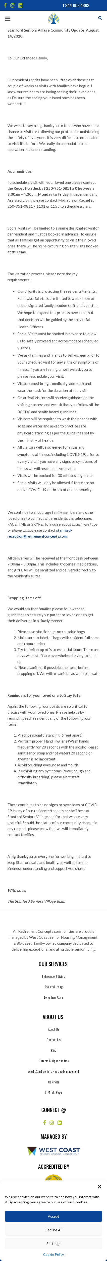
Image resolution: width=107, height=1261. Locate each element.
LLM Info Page (53, 1092)
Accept (53, 1216)
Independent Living (53, 976)
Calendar (53, 1081)
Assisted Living (53, 986)
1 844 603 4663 (75, 5)
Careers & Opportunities (54, 1060)
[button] (99, 1186)
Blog (53, 1050)
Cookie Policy (53, 1254)
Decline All (53, 1230)
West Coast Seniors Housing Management (53, 1071)
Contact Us (53, 1039)
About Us (53, 1029)
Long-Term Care (53, 997)
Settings (53, 1243)
